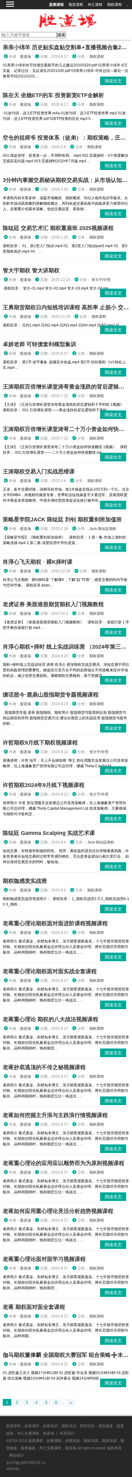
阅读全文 (113, 80)
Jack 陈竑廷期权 (102, 529)
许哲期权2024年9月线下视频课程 (43, 785)
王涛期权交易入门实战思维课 (39, 471)
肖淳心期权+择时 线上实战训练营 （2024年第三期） (67, 647)
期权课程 (114, 4)
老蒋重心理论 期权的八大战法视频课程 (50, 1019)
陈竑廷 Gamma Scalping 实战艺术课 (49, 833)
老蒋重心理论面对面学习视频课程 (44, 1259)
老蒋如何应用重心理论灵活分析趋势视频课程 (58, 1211)
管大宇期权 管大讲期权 (31, 270)
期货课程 (75, 4)
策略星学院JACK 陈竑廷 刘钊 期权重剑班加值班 (62, 519)
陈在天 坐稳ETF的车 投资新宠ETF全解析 (53, 95)
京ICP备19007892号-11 (26, 1463)
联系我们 (67, 1433)
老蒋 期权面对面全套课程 (34, 1307)
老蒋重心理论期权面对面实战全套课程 (50, 971)
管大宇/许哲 (101, 280)
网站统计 (16, 1455)
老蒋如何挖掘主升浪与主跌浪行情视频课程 (55, 1115)
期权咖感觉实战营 (25, 881)
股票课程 (56, 4)
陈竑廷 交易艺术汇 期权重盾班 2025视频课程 (58, 228)
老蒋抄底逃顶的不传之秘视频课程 (44, 1067)
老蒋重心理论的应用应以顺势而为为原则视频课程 (63, 1163)
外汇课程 (95, 4)
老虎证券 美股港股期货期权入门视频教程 (53, 604)
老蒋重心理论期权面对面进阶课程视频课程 (55, 923)
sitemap (12, 1469)
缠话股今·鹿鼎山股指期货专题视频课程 (51, 695)
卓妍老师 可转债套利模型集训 (39, 344)
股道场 (25, 56)
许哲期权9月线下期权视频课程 (40, 743)
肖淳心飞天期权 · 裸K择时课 (37, 562)
